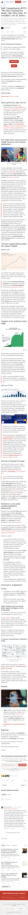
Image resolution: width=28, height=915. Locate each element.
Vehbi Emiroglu (7, 807)
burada (20, 614)
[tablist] (6, 794)
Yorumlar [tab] (4, 794)
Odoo (7, 481)
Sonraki (23, 785)
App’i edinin (21, 908)
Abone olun (18, 1)
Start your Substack (10, 908)
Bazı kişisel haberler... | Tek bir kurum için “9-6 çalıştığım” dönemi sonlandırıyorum (9, 850)
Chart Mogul (11, 471)
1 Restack (16, 775)
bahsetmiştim (11, 171)
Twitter (11, 96)
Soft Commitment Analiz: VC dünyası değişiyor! (9, 863)
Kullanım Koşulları (15, 768)
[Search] (25, 845)
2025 (19, 107)
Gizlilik (14, 904)
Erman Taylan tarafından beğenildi (12, 808)
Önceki (5, 785)
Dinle (25, 28)
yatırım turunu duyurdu (16, 490)
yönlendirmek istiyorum (17, 287)
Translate (4, 5)
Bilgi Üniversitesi (14, 455)
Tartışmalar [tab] (14, 845)
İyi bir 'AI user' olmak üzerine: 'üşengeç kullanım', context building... (9, 875)
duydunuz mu (19, 714)
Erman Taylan (7, 27)
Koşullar (19, 904)
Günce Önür (10, 437)
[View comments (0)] (9, 883)
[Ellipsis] (26, 807)
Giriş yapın (24, 1)
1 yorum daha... (4, 838)
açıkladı (11, 518)
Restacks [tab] (9, 794)
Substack (9, 912)
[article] (14, 854)
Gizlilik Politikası (14, 769)
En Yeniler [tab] (8, 845)
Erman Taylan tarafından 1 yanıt (13, 832)
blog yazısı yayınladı (13, 177)
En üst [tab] (3, 845)
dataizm (8, 617)
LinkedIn (16, 96)
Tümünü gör (5, 886)
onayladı (15, 603)
